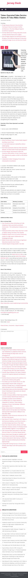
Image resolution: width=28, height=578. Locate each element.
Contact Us (21, 574)
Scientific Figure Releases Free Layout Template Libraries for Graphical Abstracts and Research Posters (14, 374)
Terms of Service (14, 576)
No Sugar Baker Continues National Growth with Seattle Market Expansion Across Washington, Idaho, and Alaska (14, 535)
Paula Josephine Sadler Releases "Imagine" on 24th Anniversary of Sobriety (13, 530)
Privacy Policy (8, 574)
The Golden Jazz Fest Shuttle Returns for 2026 (13, 381)
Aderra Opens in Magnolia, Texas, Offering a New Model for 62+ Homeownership (14, 484)
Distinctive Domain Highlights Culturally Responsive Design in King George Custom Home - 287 (14, 461)
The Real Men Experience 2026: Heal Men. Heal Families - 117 (14, 467)
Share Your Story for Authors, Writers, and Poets (14, 425)
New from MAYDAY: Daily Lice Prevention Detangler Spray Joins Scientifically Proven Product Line (14, 494)
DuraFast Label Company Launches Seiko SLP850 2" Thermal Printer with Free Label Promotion (14, 541)
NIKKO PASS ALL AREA (17, 254)
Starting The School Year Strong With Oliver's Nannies (13, 504)
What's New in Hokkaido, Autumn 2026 (12, 475)
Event (8, 322)
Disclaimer (11, 325)
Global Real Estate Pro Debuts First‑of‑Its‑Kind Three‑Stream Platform (13, 479)
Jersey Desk (14, 3)
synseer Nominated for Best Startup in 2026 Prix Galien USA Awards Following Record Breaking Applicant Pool (14, 439)
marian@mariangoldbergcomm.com (10, 312)
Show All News (4, 325)
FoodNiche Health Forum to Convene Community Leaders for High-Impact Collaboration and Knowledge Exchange (14, 236)
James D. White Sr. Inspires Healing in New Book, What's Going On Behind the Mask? (14, 488)
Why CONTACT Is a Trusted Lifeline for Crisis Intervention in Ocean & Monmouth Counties (13, 471)
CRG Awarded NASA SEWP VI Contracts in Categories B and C (12, 500)
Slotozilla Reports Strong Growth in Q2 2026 (13, 244)
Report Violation (20, 325)
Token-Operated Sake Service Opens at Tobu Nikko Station (13, 16)
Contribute (15, 574)
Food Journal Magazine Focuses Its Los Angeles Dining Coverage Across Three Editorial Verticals (14, 514)
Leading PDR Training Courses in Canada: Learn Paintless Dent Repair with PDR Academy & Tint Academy (14, 445)
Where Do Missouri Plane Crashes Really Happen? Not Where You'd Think (14, 518)
